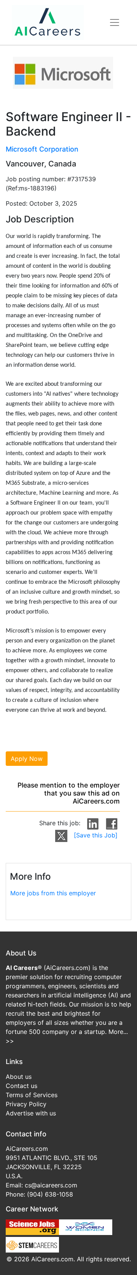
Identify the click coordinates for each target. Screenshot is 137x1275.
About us (19, 1076)
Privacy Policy (26, 1104)
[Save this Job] (96, 835)
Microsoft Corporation (42, 149)
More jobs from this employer (53, 893)
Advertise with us (31, 1113)
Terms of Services (31, 1095)
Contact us (21, 1086)
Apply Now (27, 758)
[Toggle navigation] (114, 22)
